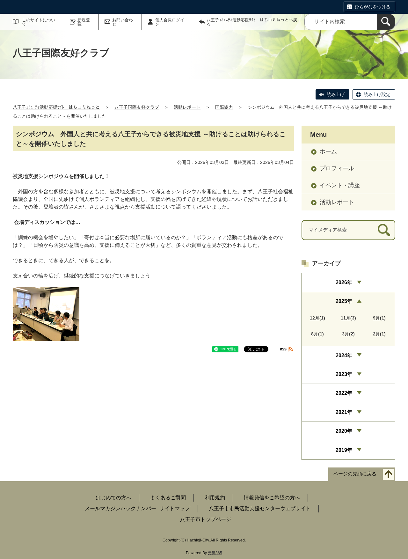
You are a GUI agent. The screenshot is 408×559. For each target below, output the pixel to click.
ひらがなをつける (372, 6)
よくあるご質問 (168, 497)
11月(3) (348, 317)
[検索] (386, 22)
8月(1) (317, 333)
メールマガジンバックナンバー (120, 508)
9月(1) (379, 317)
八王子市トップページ (205, 519)
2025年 (344, 301)
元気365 (215, 553)
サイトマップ (174, 508)
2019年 (344, 450)
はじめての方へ (113, 497)
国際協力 (224, 107)
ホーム (328, 151)
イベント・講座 (340, 185)
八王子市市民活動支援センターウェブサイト (260, 508)
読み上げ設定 (377, 94)
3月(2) (348, 333)
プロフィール (337, 168)
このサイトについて (38, 22)
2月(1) (379, 333)
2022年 (344, 393)
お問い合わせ (122, 22)
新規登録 (83, 22)
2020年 (344, 431)
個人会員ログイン (169, 22)
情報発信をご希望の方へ (272, 497)
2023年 (344, 374)
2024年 (344, 355)
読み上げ (336, 94)
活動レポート (187, 107)
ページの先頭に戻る (354, 473)
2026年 (344, 282)
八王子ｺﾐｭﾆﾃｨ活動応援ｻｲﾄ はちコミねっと (56, 107)
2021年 (344, 412)
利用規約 (215, 497)
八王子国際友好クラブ (136, 107)
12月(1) (317, 317)
